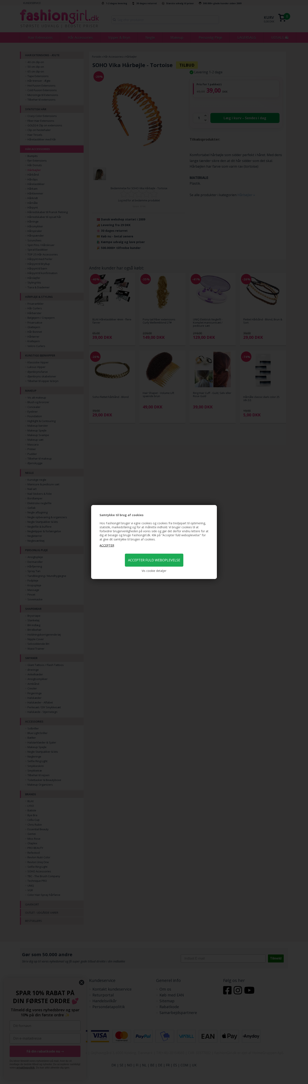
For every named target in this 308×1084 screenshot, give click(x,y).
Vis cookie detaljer (154, 571)
